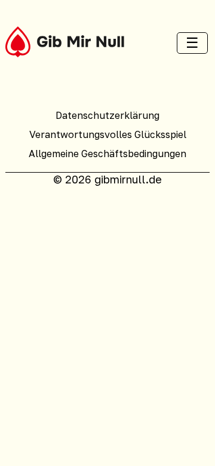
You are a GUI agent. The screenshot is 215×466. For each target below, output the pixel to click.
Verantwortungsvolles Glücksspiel (107, 134)
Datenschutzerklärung (107, 115)
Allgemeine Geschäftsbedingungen (107, 154)
